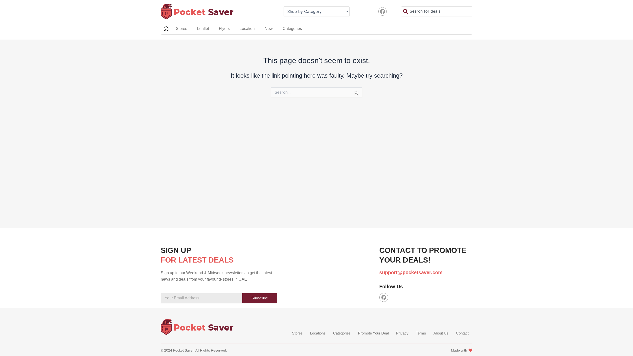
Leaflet (203, 28)
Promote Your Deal (373, 333)
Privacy (402, 333)
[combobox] (436, 11)
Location (247, 28)
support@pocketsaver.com (411, 272)
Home (166, 28)
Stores (181, 28)
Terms (421, 333)
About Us (441, 333)
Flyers (224, 28)
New (269, 28)
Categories (292, 28)
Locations (318, 333)
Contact (462, 333)
